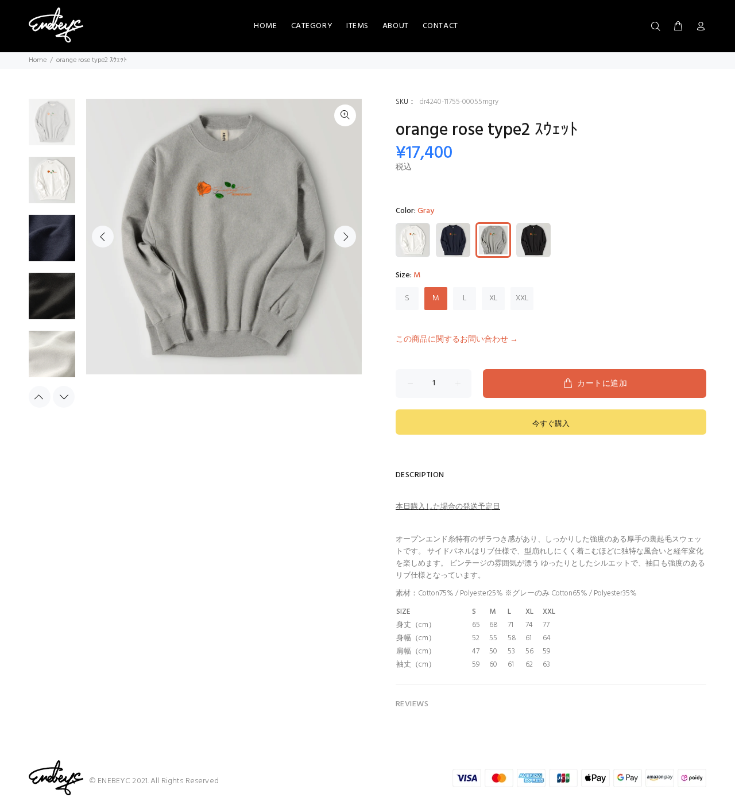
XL (493, 298)
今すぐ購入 (551, 424)
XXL (522, 298)
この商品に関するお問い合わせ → (457, 339)
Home (38, 60)
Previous (103, 236)
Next (345, 236)
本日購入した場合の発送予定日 (448, 507)
